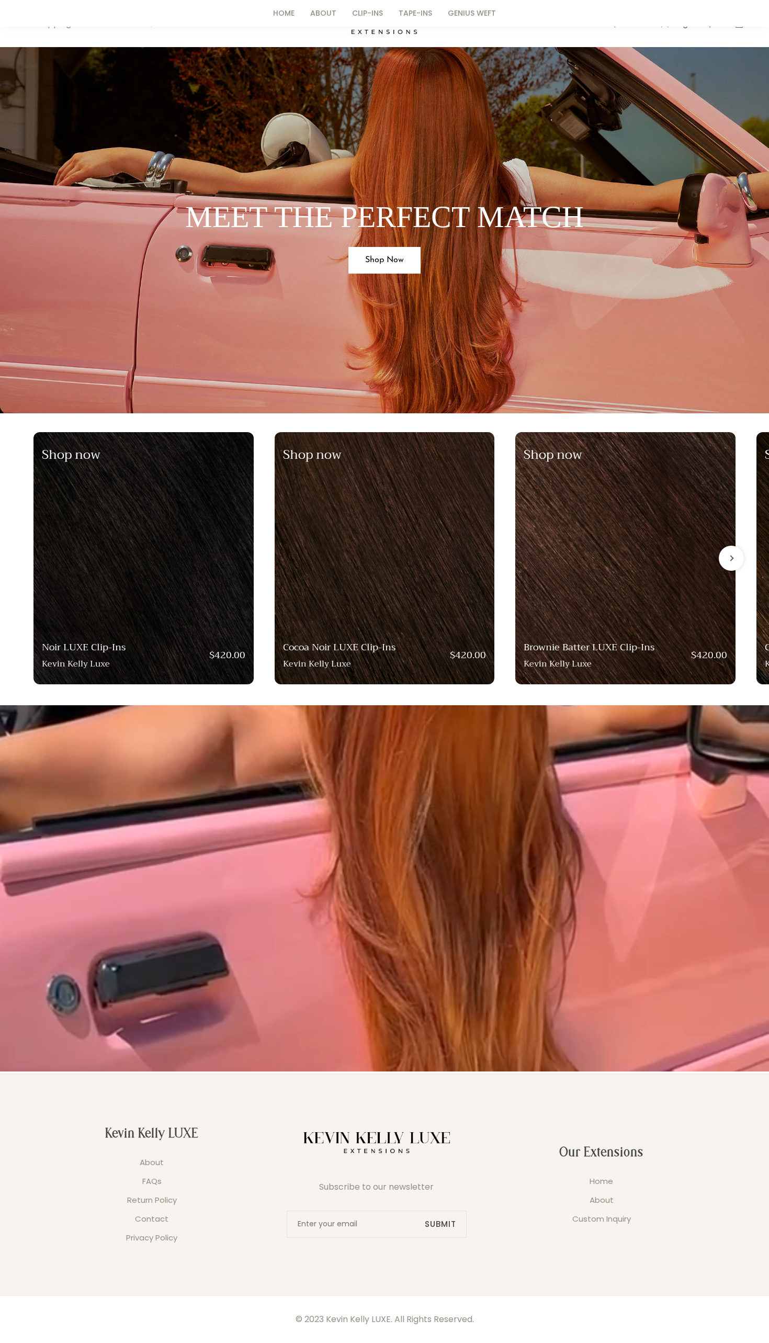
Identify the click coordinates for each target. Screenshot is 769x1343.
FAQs (152, 1181)
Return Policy (152, 1200)
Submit (440, 1223)
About (152, 1162)
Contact (151, 1219)
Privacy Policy (151, 1238)
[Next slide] (731, 558)
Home (601, 1181)
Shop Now (384, 260)
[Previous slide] (37, 558)
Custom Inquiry (601, 1219)
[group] (143, 558)
